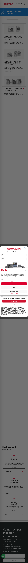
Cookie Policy (11, 293)
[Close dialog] (25, 248)
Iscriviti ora (14, 301)
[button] (26, 270)
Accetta (14, 283)
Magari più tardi (14, 304)
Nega (14, 287)
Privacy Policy (16, 293)
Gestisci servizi (13, 281)
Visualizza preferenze (14, 291)
